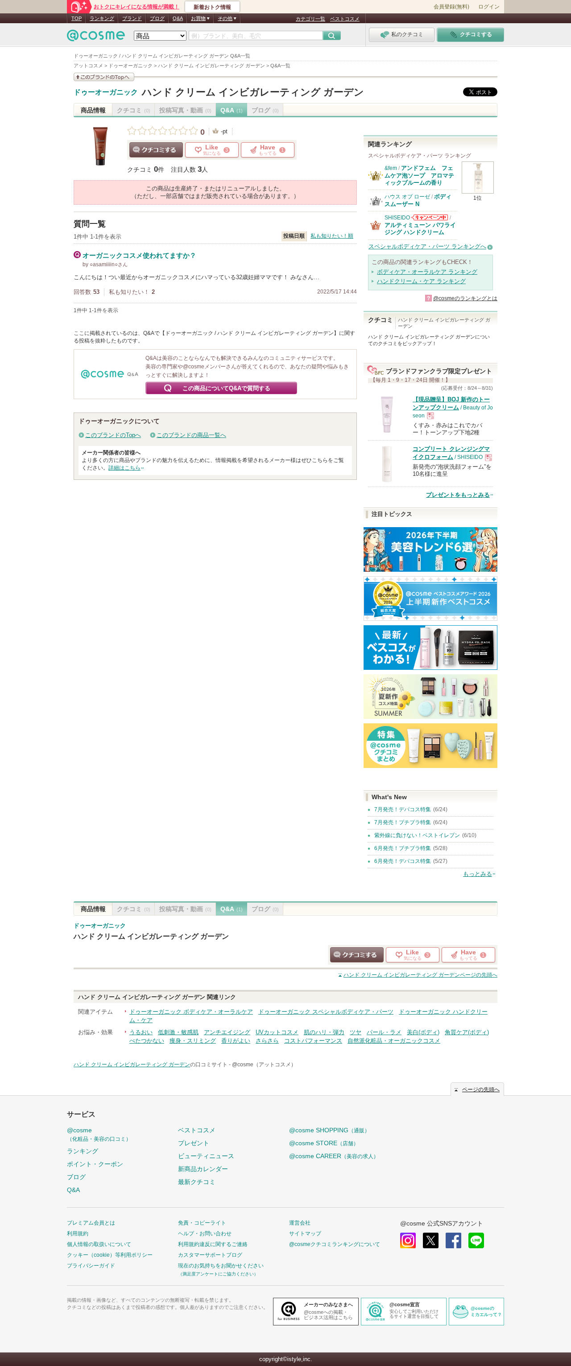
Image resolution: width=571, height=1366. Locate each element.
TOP (76, 18)
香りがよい (235, 1040)
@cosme (99, 1134)
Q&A (178, 18)
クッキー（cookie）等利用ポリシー (110, 1255)
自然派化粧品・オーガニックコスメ (394, 1040)
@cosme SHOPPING (329, 1130)
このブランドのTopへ (113, 435)
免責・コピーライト (202, 1223)
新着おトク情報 (212, 7)
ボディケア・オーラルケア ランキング (427, 271)
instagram (408, 1240)
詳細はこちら (124, 468)
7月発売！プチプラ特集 (402, 822)
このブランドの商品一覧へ (191, 435)
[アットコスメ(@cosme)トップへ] (96, 37)
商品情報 (93, 110)
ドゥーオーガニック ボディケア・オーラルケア (191, 1011)
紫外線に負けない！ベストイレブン (417, 835)
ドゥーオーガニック (106, 92)
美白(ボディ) (423, 1032)
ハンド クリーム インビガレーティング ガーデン (253, 92)
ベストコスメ (345, 18)
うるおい (141, 1032)
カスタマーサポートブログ (210, 1255)
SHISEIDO (397, 218)
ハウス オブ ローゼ (407, 197)
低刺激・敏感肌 (178, 1032)
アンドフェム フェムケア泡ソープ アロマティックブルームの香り (419, 175)
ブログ (157, 18)
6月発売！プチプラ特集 (402, 848)
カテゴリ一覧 (310, 18)
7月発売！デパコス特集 (402, 809)
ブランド (132, 18)
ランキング (102, 18)
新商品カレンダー (203, 1168)
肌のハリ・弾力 (324, 1032)
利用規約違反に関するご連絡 (213, 1244)
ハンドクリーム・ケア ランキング (421, 281)
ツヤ (355, 1032)
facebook (453, 1240)
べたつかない (146, 1040)
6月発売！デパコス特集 (402, 861)
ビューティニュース (206, 1156)
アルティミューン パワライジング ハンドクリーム (420, 228)
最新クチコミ (196, 1181)
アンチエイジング (227, 1032)
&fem (391, 168)
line (476, 1240)
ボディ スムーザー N (418, 200)
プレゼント (193, 1143)
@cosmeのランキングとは (465, 298)
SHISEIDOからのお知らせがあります (429, 217)
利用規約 (77, 1233)
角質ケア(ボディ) (467, 1032)
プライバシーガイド (91, 1266)
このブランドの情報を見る (104, 77)
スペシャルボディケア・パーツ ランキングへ (427, 246)
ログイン (489, 7)
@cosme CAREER (334, 1156)
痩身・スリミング (193, 1040)
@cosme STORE (324, 1143)
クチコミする (156, 149)
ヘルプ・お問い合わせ (205, 1233)
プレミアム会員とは (91, 1223)
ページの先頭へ (420, 975)
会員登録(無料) (451, 7)
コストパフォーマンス (313, 1040)
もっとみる (477, 874)
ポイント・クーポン (95, 1164)
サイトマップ (305, 1233)
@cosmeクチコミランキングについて (334, 1244)
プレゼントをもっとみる (458, 494)
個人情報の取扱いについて (99, 1244)
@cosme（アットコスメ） (264, 1064)
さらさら (267, 1040)
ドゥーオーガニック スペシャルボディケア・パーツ (325, 1011)
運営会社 (299, 1223)
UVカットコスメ (277, 1032)
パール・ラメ (384, 1032)
